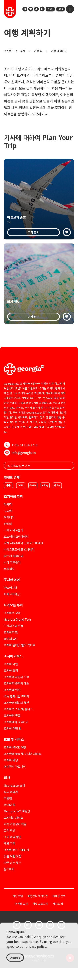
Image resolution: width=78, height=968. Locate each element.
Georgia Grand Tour (17, 619)
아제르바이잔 (12, 594)
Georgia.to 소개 (14, 785)
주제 (22, 51)
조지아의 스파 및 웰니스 (18, 709)
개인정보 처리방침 (38, 896)
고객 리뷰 (9, 830)
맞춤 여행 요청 (12, 856)
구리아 (8, 511)
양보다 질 (9, 805)
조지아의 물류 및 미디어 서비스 (22, 753)
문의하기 (9, 869)
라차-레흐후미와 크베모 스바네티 (23, 543)
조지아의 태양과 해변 (16, 702)
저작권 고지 (21, 903)
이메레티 (9, 517)
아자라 (8, 504)
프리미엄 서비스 (13, 817)
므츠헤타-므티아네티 (16, 536)
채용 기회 (9, 843)
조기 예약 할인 (12, 837)
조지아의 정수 (12, 613)
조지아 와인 (11, 664)
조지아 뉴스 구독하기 (16, 850)
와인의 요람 (11, 638)
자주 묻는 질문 (12, 862)
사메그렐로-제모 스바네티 (19, 549)
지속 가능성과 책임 (15, 824)
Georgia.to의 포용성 (17, 811)
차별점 (8, 798)
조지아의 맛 (11, 632)
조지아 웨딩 (11, 760)
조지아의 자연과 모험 (16, 677)
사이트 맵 (58, 903)
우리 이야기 (11, 792)
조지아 (8, 51)
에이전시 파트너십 (15, 766)
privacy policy (36, 946)
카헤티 (8, 523)
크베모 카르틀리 (13, 530)
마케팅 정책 (59, 896)
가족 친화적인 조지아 (16, 696)
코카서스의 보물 (13, 626)
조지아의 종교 (12, 715)
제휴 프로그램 (40, 903)
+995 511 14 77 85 (25, 444)
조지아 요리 (11, 670)
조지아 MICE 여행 (15, 747)
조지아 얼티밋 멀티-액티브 (19, 645)
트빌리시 (9, 569)
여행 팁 (38, 51)
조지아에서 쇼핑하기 (16, 722)
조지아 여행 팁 (12, 728)
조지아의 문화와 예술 (16, 683)
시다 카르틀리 (12, 562)
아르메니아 (10, 587)
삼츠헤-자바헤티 (13, 556)
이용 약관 (18, 896)
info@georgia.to (24, 452)
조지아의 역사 (12, 690)
